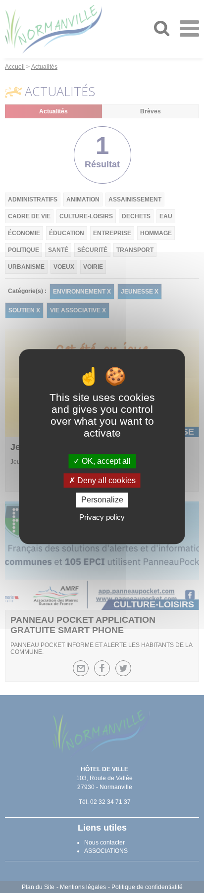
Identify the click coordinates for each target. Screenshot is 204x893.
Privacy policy (102, 517)
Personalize (102, 500)
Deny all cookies (105, 480)
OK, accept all (105, 461)
